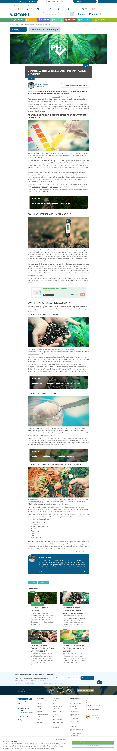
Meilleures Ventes (57, 709)
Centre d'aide (72, 701)
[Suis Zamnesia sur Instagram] (21, 717)
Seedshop (44, 582)
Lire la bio (41, 571)
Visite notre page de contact (26, 712)
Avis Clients (55, 714)
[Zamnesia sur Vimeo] (24, 717)
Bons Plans (39, 722)
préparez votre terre (33, 354)
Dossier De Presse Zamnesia (59, 717)
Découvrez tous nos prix (85, 690)
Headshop (38, 703)
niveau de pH (56, 97)
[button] (31, 85)
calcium (44, 187)
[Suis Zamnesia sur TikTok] (18, 720)
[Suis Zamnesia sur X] (27, 717)
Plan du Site (56, 727)
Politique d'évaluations (74, 721)
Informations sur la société (75, 703)
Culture (32, 582)
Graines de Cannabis (41, 701)
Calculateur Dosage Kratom (92, 709)
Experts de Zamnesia (58, 722)
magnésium (53, 187)
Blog (54, 703)
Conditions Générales (74, 711)
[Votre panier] (102, 14)
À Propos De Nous (57, 711)
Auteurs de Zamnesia (58, 719)
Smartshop (39, 711)
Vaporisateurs (39, 706)
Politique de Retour (73, 718)
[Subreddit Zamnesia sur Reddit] (21, 720)
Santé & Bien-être (40, 709)
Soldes (38, 724)
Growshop (38, 717)
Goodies (38, 719)
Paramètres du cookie (93, 746)
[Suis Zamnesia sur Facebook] (18, 717)
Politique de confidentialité (36, 683)
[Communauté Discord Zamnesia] (24, 720)
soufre (63, 364)
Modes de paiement (74, 706)
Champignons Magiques (42, 714)
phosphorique (36, 187)
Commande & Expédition (75, 709)
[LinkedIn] (85, 571)
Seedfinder (55, 701)
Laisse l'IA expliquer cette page (75, 85)
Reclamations (72, 726)
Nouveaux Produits (57, 706)
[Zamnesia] (25, 14)
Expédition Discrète (57, 724)
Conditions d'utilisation (48, 683)
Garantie (71, 724)
